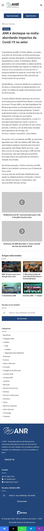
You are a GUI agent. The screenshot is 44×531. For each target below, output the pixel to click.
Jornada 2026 (8, 374)
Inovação (6, 367)
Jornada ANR (8, 377)
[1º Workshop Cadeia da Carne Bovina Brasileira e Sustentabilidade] (32, 266)
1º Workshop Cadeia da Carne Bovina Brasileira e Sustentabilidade (32, 276)
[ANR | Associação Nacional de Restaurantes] (13, 5)
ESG (6, 346)
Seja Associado (13, 16)
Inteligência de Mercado (12, 370)
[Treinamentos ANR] (11, 288)
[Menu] (3, 5)
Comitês (6, 342)
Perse (5, 402)
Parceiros (6, 399)
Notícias (12, 24)
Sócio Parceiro (8, 409)
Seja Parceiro (31, 16)
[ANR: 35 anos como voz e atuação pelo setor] (11, 266)
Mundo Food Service (10, 388)
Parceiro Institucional (11, 395)
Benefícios (7, 335)
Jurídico (8, 349)
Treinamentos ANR (9, 296)
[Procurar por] (41, 5)
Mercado (6, 385)
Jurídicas (6, 381)
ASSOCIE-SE (9, 460)
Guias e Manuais (9, 363)
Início (6, 24)
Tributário (6, 416)
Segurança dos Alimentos (14, 353)
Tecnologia (7, 413)
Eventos (6, 360)
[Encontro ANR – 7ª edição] (32, 288)
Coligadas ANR (8, 339)
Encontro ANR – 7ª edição (32, 296)
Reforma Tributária (10, 406)
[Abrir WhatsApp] (38, 525)
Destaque (6, 356)
